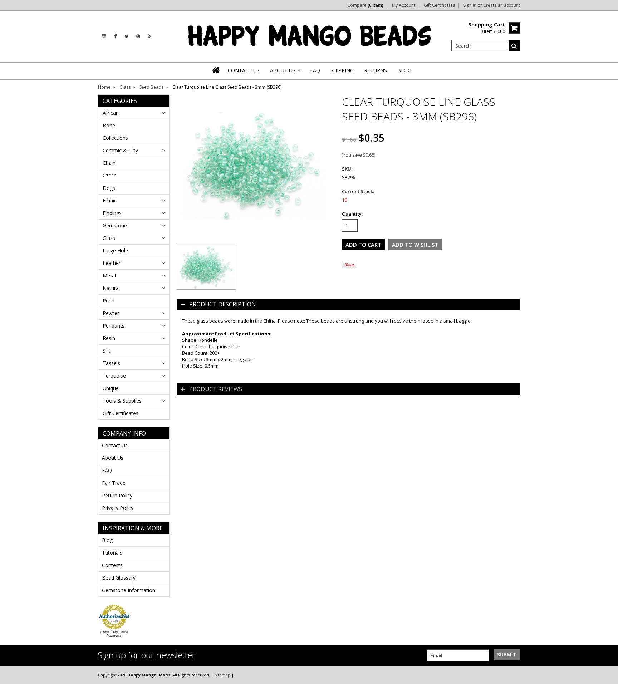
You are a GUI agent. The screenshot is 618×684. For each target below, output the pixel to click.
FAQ (107, 470)
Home (104, 87)
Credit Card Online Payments (114, 634)
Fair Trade (114, 482)
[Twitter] (126, 36)
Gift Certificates (439, 5)
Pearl (108, 300)
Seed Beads (151, 87)
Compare (365, 5)
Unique (111, 388)
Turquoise (114, 375)
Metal (109, 275)
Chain (109, 162)
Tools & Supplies (122, 400)
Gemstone (115, 225)
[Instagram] (104, 36)
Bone (109, 125)
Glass (125, 87)
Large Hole (115, 250)
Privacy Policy (117, 508)
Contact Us (115, 445)
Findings (112, 213)
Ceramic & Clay (120, 150)
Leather (112, 263)
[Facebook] (115, 36)
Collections (115, 137)
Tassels (111, 363)
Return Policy (117, 495)
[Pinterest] (138, 36)
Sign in (470, 5)
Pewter (111, 313)
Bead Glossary (119, 577)
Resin (109, 338)
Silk (106, 350)
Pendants (113, 325)
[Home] (216, 70)
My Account (403, 5)
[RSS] (149, 36)
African (111, 112)
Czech (110, 175)
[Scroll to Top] (607, 674)
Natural (111, 288)
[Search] (514, 45)
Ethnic (110, 200)
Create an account (501, 5)
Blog (107, 540)
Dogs (109, 187)
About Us (112, 457)
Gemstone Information (128, 590)
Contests (112, 565)
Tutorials (112, 552)
